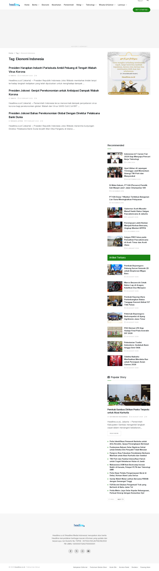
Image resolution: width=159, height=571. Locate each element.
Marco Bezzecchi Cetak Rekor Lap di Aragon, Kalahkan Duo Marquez (135, 285)
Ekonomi (45, 5)
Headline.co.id (19, 567)
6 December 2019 (117, 191)
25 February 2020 (26, 76)
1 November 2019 (117, 203)
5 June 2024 (130, 162)
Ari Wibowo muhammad (119, 417)
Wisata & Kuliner (106, 5)
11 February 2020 (32, 121)
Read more (115, 433)
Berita (34, 5)
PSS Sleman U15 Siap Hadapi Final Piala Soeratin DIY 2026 (136, 330)
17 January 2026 (132, 217)
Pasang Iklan (145, 567)
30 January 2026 (132, 248)
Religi (79, 5)
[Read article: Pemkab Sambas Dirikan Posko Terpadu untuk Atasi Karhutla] (128, 395)
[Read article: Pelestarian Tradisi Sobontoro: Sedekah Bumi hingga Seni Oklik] (114, 346)
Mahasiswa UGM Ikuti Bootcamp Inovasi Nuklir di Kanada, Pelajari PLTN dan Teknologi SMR (130, 467)
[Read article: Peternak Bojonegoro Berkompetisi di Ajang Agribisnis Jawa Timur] (114, 317)
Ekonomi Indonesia (28, 53)
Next (120, 499)
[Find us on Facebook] (70, 551)
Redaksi (135, 567)
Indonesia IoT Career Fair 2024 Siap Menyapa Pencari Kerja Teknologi (137, 156)
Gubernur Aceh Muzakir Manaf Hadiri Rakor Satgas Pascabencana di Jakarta (136, 211)
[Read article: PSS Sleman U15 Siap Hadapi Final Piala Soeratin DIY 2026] (114, 332)
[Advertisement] (79, 27)
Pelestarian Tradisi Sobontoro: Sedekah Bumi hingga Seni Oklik (136, 345)
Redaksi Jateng (17, 121)
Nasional (113, 403)
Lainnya (121, 5)
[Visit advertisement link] (128, 73)
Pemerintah (69, 5)
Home (26, 5)
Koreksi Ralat (124, 567)
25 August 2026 (136, 417)
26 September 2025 (133, 179)
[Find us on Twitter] (76, 551)
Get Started (142, 10)
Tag (17, 53)
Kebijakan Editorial (80, 567)
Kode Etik (113, 567)
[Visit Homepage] (15, 5)
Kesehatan (56, 5)
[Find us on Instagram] (82, 551)
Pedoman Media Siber (98, 567)
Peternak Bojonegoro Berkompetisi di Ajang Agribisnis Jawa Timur (134, 316)
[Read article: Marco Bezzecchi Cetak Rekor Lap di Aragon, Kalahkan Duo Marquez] (114, 286)
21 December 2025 (132, 231)
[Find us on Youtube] (88, 551)
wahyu (13, 76)
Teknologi (90, 5)
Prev (112, 499)
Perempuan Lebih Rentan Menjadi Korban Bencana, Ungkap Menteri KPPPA (136, 225)
